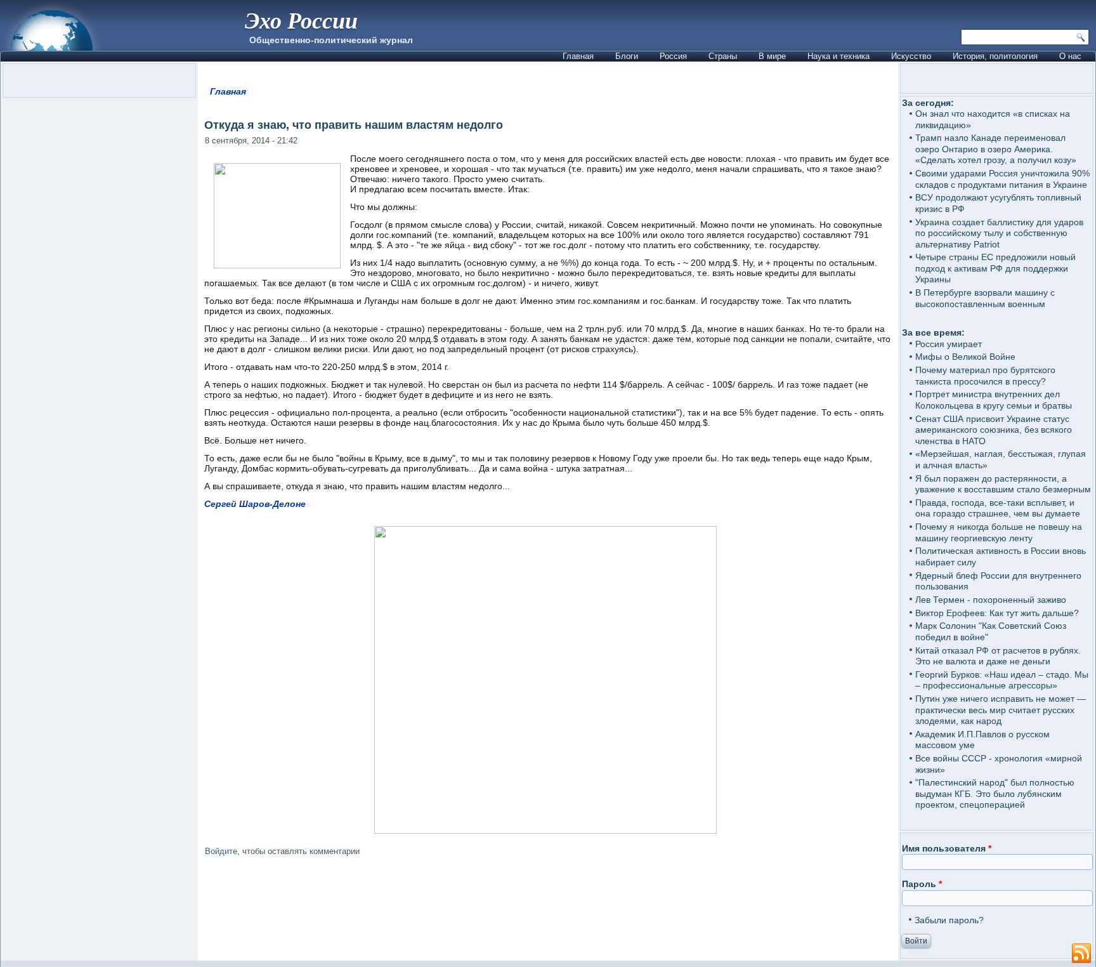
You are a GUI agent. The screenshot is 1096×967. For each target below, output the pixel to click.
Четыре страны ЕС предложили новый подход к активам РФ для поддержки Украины (995, 268)
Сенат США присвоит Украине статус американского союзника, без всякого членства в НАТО (993, 430)
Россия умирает (948, 344)
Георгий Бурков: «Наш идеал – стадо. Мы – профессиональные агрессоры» (1001, 680)
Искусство (911, 56)
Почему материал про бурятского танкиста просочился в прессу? (985, 375)
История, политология (995, 56)
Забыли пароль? (949, 920)
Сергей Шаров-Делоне (255, 504)
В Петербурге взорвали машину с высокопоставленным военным (985, 298)
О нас (1070, 56)
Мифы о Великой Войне (965, 357)
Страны (722, 56)
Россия (673, 56)
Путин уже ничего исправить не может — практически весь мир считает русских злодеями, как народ (1000, 710)
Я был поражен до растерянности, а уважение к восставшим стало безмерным (1003, 484)
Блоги (626, 56)
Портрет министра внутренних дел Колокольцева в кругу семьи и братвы (993, 400)
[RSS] (1081, 954)
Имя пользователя (946, 848)
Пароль (922, 884)
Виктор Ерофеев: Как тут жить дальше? (997, 613)
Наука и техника (838, 56)
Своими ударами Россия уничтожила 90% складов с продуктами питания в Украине (1002, 179)
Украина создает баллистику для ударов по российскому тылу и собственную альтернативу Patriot (999, 233)
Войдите (221, 851)
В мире (772, 56)
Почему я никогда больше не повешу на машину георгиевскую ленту (998, 532)
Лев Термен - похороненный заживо (990, 600)
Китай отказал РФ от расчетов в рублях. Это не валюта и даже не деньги (998, 656)
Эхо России (301, 20)
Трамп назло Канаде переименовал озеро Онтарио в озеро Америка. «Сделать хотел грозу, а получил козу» (995, 149)
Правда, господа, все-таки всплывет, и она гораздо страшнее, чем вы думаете (997, 508)
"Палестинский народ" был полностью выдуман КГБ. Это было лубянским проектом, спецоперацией (994, 793)
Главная (578, 56)
